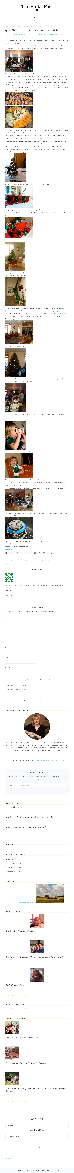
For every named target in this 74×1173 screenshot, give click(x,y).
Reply (7, 601)
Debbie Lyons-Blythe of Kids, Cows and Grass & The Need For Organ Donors (36, 1089)
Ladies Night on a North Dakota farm (22, 1037)
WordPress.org (10, 1161)
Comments (10, 1158)
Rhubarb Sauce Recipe (15, 985)
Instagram (46, 760)
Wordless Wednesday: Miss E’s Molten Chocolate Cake (29, 817)
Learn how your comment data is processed (48, 701)
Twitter (61, 760)
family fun (42, 34)
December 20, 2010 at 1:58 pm (25, 576)
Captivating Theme (29, 1170)
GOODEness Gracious (13, 863)
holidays (50, 34)
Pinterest (55, 760)
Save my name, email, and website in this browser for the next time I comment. (33, 680)
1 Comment (37, 27)
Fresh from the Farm (13, 872)
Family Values (18, 34)
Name (7, 647)
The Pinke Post (37, 7)
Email (7, 657)
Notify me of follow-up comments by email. (21, 685)
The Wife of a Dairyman (14, 867)
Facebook (38, 760)
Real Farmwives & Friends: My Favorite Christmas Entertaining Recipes (33, 958)
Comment (8, 617)
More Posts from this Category (18, 995)
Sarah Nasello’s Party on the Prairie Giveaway (26, 1063)
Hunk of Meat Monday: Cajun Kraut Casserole (26, 827)
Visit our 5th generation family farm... (23, 902)
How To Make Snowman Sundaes (20, 931)
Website (7, 667)
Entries (9, 1156)
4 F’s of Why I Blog (13, 807)
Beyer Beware (11, 859)
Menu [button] (38, 17)
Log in (7, 1153)
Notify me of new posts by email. (17, 689)
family (35, 34)
